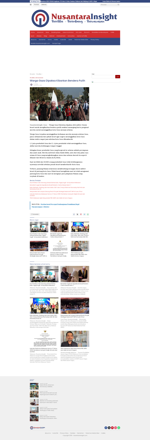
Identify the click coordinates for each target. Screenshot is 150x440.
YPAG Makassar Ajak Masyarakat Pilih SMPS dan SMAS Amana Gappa (51, 198)
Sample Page (56, 43)
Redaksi (72, 433)
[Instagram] (115, 427)
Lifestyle (39, 36)
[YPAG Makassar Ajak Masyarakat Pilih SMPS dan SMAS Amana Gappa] (80, 246)
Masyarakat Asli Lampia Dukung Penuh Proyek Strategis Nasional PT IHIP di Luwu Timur (56, 191)
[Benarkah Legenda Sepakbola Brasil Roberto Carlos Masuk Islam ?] (59, 227)
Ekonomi (86, 32)
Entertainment (61, 36)
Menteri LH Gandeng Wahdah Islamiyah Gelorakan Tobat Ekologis (49, 401)
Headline (32, 77)
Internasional (39, 77)
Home (33, 32)
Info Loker (79, 32)
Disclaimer (42, 39)
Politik (112, 32)
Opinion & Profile (82, 36)
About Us (33, 39)
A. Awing (36, 84)
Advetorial (40, 32)
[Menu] (31, 4)
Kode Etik (63, 39)
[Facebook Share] (74, 214)
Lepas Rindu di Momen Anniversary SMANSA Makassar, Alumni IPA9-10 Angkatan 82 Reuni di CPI (109, 1)
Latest (70, 39)
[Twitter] (109, 427)
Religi (45, 36)
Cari (93, 74)
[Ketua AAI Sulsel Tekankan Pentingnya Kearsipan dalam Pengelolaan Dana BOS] (34, 418)
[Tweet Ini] (77, 214)
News (47, 32)
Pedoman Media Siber (81, 39)
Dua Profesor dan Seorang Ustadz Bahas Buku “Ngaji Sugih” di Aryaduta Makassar (55, 182)
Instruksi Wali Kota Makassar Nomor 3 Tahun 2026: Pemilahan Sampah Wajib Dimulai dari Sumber (57, 194)
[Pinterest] (112, 427)
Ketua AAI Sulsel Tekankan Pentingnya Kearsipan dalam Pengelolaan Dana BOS (49, 417)
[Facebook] (106, 427)
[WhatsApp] (118, 427)
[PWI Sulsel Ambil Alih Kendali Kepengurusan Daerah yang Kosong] (34, 394)
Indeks (56, 39)
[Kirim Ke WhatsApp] (88, 214)
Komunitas (71, 36)
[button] (118, 4)
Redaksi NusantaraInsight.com (40, 43)
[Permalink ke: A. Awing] (31, 84)
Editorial (51, 36)
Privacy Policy (95, 39)
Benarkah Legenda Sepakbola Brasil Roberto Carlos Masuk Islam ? (50, 185)
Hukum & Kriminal (68, 32)
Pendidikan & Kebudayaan (100, 32)
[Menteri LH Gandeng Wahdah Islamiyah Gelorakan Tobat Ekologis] (34, 402)
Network (44, 4)
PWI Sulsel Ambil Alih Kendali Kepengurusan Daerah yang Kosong (48, 393)
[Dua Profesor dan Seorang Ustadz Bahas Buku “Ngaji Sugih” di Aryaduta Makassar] (39, 227)
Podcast (36, 4)
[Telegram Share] (84, 214)
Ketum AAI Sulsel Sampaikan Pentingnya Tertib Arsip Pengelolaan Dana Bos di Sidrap (48, 409)
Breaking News (55, 32)
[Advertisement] (75, 58)
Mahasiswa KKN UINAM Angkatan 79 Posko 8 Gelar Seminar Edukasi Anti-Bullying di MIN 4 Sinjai (47, 1)
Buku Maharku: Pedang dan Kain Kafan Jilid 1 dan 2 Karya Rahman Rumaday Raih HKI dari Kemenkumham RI (57, 188)
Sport (32, 36)
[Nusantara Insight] (75, 18)
